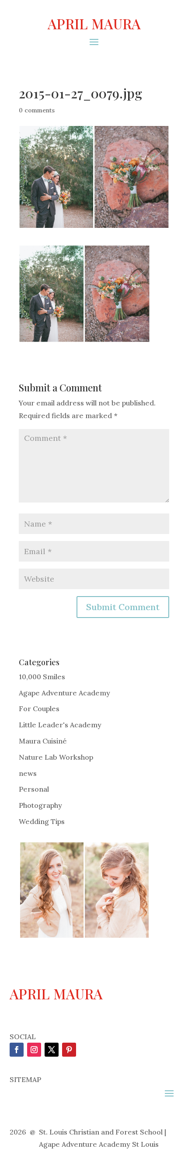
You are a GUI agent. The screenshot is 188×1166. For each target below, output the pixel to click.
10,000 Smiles (42, 676)
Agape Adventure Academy (64, 692)
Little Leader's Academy (60, 724)
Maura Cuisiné (43, 741)
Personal (34, 789)
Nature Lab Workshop (56, 757)
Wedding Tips (42, 821)
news (28, 773)
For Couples (39, 708)
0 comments (37, 110)
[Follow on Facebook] (17, 1050)
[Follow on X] (52, 1050)
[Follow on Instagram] (34, 1050)
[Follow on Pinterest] (69, 1050)
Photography (40, 805)
